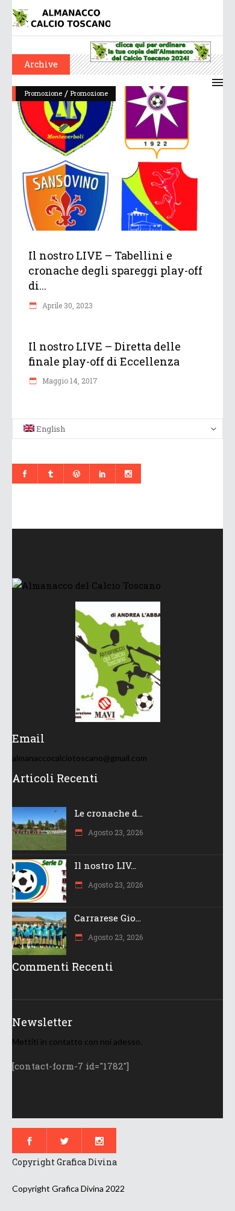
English (49, 428)
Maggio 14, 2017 (69, 380)
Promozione (43, 93)
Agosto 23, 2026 (114, 832)
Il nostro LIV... (105, 865)
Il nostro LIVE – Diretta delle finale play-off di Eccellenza (104, 354)
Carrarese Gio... (107, 918)
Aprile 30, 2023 (66, 305)
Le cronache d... (108, 813)
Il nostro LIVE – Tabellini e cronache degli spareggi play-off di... (115, 270)
